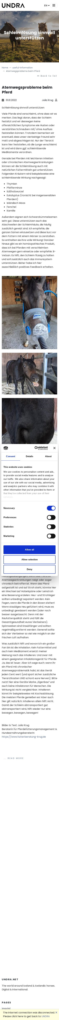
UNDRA (45, 1016)
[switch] (51, 517)
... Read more (14, 758)
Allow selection (29, 559)
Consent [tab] (10, 456)
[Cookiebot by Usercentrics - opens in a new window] (36, 448)
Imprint (6, 1008)
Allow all (29, 549)
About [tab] (48, 456)
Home (5, 67)
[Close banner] (54, 448)
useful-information (22, 67)
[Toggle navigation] (54, 5)
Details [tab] (29, 456)
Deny (29, 569)
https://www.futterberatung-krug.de (24, 736)
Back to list (49, 75)
